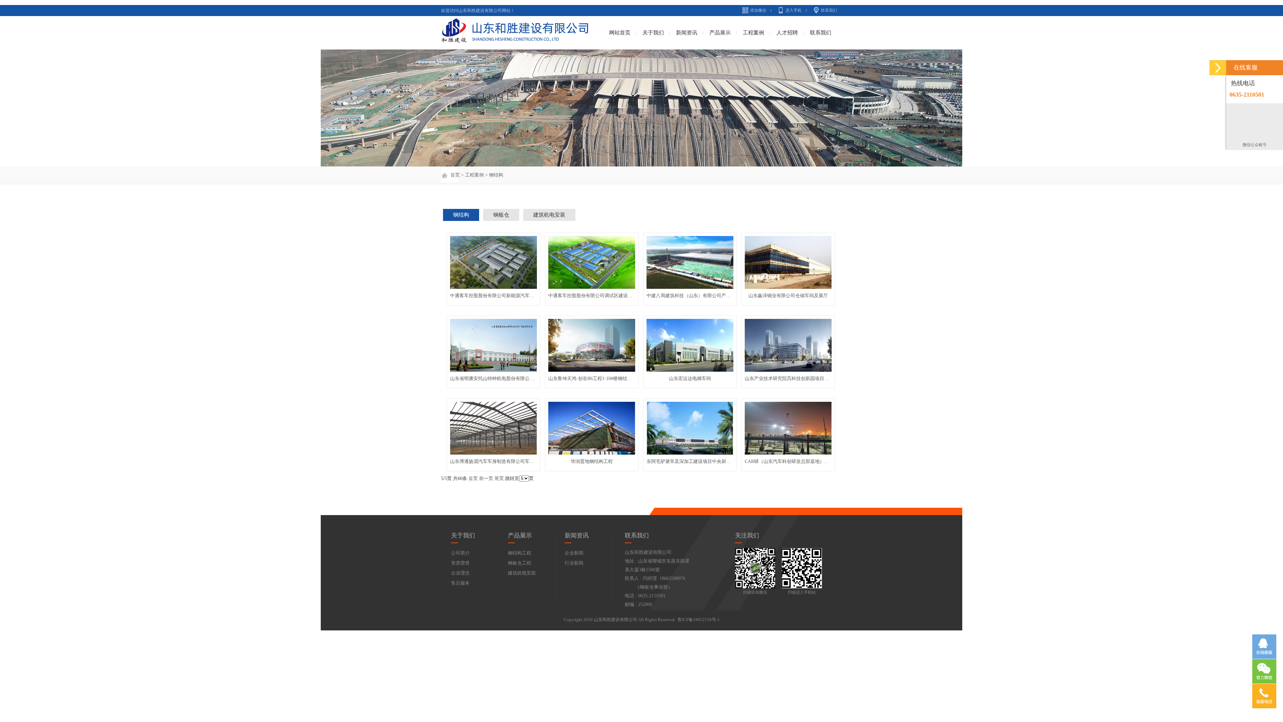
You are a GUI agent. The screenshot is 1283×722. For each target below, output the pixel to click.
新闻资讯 (686, 32)
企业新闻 (574, 553)
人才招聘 (787, 32)
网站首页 (619, 32)
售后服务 (460, 583)
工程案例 (753, 32)
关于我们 (653, 32)
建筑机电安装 (549, 215)
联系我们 (829, 10)
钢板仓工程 (519, 563)
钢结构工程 (519, 553)
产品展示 (720, 32)
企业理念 (460, 573)
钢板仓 (501, 215)
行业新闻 (574, 563)
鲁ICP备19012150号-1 (699, 619)
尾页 (499, 478)
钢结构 (496, 174)
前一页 (486, 478)
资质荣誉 (460, 563)
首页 (454, 174)
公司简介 (460, 553)
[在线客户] (1217, 67)
